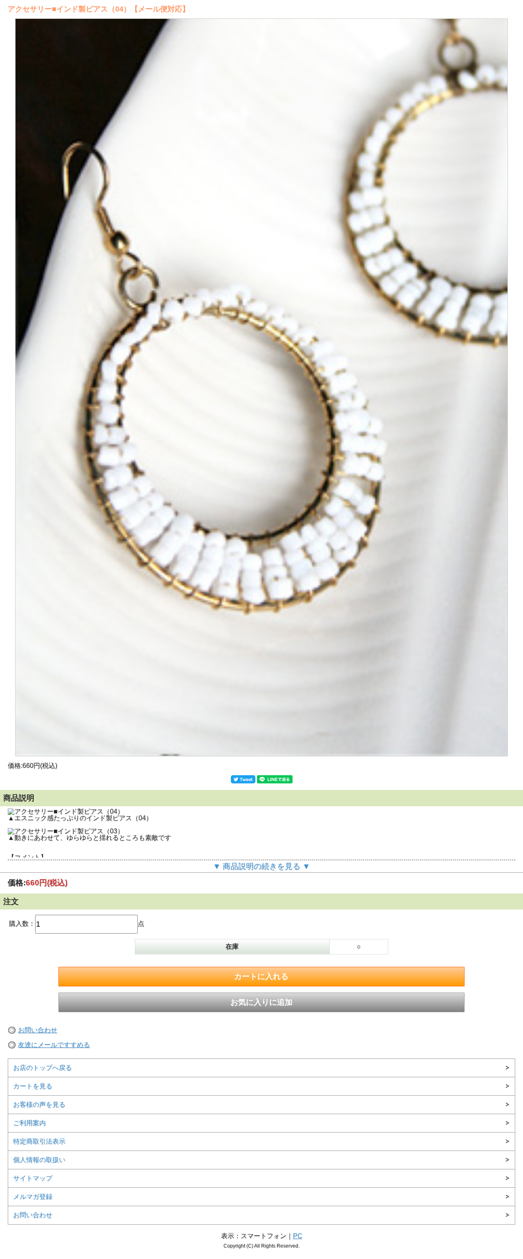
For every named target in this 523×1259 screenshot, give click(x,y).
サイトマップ (32, 1178)
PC (297, 1235)
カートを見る (32, 1086)
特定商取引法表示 (39, 1141)
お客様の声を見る (39, 1104)
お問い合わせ (37, 1030)
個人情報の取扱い (39, 1159)
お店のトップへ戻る (42, 1067)
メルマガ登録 (32, 1196)
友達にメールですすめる (54, 1044)
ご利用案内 (29, 1122)
